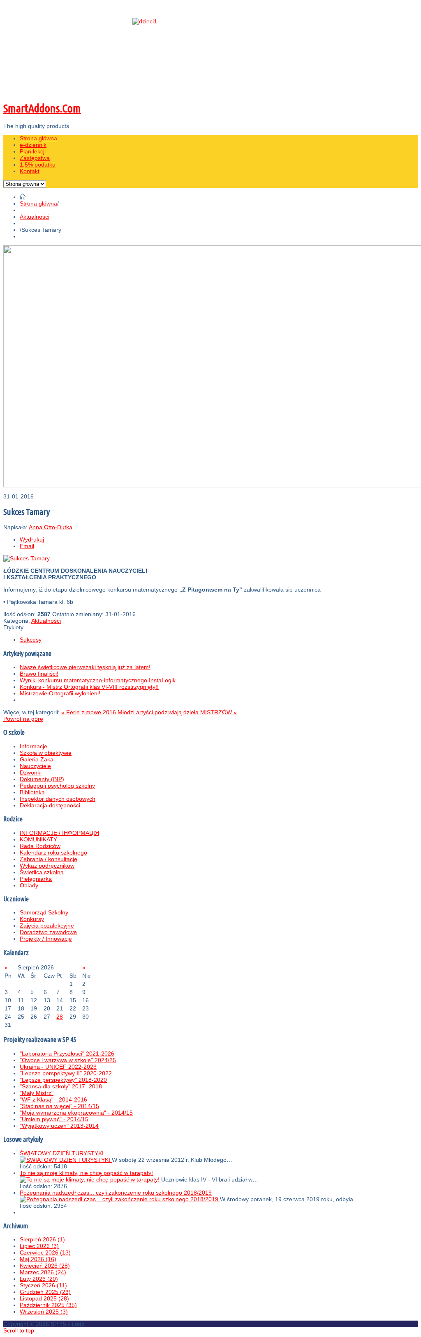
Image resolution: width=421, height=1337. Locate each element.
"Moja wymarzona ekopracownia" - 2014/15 (76, 1112)
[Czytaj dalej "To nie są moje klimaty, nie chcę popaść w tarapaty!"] (90, 1179)
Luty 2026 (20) (39, 1278)
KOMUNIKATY (38, 839)
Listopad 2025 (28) (44, 1298)
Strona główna (38, 203)
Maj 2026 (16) (38, 1259)
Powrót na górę (23, 718)
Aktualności (34, 216)
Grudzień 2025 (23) (45, 1292)
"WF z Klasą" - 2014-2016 (53, 1099)
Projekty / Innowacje (46, 938)
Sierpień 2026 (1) (42, 1239)
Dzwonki (31, 772)
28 (59, 1016)
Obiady (29, 885)
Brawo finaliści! (39, 673)
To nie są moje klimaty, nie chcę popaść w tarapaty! (86, 1173)
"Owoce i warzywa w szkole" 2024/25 (68, 1060)
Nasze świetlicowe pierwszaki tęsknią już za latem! (85, 667)
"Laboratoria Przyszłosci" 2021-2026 (67, 1053)
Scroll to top (18, 1330)
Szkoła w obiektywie (46, 753)
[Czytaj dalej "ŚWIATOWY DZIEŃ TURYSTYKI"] (66, 1159)
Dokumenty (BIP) (42, 779)
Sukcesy (31, 639)
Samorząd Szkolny (44, 912)
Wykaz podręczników (47, 865)
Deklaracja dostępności (50, 805)
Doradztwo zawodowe (48, 932)
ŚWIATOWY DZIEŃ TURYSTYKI (62, 1153)
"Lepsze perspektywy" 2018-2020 (63, 1079)
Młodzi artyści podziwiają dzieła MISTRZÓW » (177, 712)
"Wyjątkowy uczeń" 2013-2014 (59, 1125)
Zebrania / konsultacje (48, 859)
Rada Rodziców (40, 846)
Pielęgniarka (36, 878)
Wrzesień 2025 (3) (44, 1311)
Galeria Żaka (36, 759)
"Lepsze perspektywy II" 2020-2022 (66, 1073)
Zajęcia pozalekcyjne (47, 925)
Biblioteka (32, 792)
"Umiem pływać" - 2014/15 (54, 1119)
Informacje (33, 746)
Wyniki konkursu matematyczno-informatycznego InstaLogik (98, 680)
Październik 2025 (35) (48, 1305)
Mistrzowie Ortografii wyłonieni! (60, 693)
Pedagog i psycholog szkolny (57, 785)
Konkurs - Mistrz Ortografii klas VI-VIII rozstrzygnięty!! (89, 686)
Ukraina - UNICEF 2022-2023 (58, 1066)
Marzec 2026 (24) (43, 1272)
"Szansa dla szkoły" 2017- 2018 (61, 1086)
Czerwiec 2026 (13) (45, 1252)
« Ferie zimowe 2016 (88, 712)
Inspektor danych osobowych (57, 798)
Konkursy (32, 919)
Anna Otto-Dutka (50, 527)
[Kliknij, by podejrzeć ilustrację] (26, 558)
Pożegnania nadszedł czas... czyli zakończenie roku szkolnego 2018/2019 (116, 1192)
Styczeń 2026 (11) (43, 1285)
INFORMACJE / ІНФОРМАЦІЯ (59, 833)
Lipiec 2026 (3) (39, 1246)
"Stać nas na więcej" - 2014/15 (59, 1106)
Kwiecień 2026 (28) (45, 1265)
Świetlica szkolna (42, 872)
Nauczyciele (35, 766)
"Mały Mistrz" (36, 1093)
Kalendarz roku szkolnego (53, 852)
